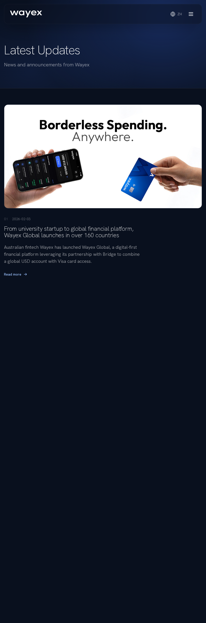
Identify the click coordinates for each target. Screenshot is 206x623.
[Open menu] (191, 14)
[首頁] (26, 14)
